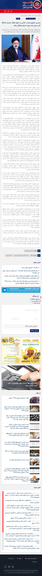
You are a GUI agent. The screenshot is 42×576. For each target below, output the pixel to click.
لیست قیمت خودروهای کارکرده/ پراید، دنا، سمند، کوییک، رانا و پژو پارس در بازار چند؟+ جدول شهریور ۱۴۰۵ (16, 444)
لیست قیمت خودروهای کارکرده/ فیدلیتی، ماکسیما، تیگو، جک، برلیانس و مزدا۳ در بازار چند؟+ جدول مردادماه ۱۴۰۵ (16, 470)
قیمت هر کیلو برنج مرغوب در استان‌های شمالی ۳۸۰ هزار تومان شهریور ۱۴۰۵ (17, 434)
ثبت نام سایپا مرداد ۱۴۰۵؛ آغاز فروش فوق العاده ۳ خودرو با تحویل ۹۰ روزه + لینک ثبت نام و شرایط (16, 479)
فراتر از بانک (24, 16)
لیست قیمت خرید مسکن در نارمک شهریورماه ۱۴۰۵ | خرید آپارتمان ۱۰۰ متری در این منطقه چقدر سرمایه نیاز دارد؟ (16, 426)
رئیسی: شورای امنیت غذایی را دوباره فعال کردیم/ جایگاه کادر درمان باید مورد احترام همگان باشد (21, 24)
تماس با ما (10, 558)
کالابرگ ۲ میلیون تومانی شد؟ (29, 267)
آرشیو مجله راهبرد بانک (30, 558)
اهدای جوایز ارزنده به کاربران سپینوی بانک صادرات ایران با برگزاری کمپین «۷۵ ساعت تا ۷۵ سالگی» (21, 547)
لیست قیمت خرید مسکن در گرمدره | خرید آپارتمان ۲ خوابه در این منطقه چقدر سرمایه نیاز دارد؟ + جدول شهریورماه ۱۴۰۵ (22, 495)
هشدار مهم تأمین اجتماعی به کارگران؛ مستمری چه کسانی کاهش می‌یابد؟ (22, 514)
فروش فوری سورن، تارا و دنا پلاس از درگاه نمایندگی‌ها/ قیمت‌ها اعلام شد (17, 452)
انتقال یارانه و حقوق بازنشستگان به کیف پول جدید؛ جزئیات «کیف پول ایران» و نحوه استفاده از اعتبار (21, 277)
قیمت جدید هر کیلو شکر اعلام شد (19, 460)
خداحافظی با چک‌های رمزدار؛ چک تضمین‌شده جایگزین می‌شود (22, 501)
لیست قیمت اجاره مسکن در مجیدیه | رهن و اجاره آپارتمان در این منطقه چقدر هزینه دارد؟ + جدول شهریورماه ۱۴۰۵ (21, 541)
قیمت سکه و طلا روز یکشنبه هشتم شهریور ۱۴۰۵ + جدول (23, 522)
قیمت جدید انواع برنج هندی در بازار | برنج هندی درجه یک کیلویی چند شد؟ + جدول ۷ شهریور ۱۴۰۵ (16, 408)
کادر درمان (8, 255)
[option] (21, 377)
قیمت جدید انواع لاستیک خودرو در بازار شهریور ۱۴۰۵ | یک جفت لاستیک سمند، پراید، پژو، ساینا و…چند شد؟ (17, 417)
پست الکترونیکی (16, 318)
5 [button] (38, 375)
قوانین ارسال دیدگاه (30, 326)
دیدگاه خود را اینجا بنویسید (31, 310)
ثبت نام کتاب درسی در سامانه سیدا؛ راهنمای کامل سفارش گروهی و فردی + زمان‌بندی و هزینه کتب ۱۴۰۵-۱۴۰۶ (22, 528)
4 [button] (38, 373)
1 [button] (38, 367)
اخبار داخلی (30, 16)
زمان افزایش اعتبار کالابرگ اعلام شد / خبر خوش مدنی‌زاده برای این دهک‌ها (21, 272)
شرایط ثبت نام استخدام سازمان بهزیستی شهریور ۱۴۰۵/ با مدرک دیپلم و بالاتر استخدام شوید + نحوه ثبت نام (22, 535)
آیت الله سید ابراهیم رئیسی (21, 255)
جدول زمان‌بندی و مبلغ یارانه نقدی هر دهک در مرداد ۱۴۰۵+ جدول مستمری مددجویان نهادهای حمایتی (21, 282)
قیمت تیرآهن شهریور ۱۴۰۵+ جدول (19, 398)
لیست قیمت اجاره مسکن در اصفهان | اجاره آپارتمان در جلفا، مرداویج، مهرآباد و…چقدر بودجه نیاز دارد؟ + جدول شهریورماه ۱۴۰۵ (22, 507)
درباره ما (34, 562)
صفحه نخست (36, 16)
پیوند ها (19, 558)
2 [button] (38, 369)
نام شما (36, 318)
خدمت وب (10, 572)
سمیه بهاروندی (29, 251)
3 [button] (38, 371)
